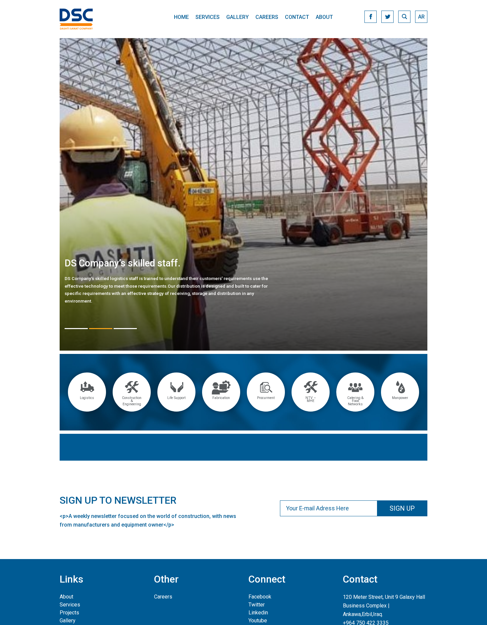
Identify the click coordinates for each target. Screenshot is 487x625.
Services (207, 17)
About (324, 17)
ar (421, 17)
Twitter (256, 604)
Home (181, 17)
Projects (69, 612)
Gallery (237, 17)
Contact (297, 17)
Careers (266, 17)
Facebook (259, 597)
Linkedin (258, 612)
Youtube (257, 620)
